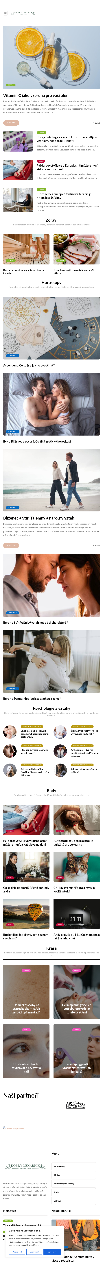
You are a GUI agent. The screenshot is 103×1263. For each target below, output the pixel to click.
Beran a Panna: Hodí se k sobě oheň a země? (32, 698)
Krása (26, 970)
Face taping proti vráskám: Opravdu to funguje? (76, 1067)
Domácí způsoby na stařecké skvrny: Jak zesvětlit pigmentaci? (26, 1008)
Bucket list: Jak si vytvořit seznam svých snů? (25, 936)
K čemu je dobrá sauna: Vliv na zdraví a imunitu (23, 272)
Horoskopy (12, 355)
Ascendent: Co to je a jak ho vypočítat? (29, 365)
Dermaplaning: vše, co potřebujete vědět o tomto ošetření (76, 1008)
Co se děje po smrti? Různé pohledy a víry (26, 889)
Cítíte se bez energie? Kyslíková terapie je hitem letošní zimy (64, 196)
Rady (41, 161)
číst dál (11, 123)
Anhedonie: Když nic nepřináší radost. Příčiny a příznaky (84, 752)
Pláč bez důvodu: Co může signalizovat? (34, 751)
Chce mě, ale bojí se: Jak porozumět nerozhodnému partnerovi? (35, 733)
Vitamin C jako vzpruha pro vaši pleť (35, 95)
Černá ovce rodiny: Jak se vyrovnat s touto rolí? (84, 732)
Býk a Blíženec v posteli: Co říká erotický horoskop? (37, 441)
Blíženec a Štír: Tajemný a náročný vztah (38, 517)
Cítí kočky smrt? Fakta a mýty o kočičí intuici (74, 889)
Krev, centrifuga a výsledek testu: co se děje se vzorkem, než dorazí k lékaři (67, 139)
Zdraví (11, 85)
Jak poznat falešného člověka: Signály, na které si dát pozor (35, 771)
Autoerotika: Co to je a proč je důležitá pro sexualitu (73, 842)
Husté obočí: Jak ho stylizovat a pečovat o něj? (26, 1067)
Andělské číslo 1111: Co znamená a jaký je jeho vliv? (77, 936)
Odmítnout (34, 1252)
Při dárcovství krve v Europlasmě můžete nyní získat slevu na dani (67, 167)
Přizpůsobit (17, 1252)
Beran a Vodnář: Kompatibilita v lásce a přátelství (73, 1258)
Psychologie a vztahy (32, 726)
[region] (34, 1242)
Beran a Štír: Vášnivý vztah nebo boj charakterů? (35, 622)
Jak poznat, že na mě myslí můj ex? (84, 770)
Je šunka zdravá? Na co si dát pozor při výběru (74, 272)
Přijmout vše (52, 1252)
